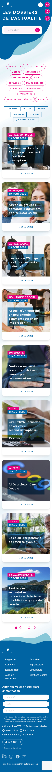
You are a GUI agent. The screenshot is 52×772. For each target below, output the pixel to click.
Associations (35, 66)
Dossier (41, 109)
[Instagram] (11, 756)
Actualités (35, 659)
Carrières (10, 664)
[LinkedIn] (4, 756)
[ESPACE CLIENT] (47, 11)
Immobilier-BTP (35, 83)
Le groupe (10, 659)
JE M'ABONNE (13, 742)
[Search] (37, 30)
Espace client (12, 670)
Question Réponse (26, 119)
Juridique (16, 88)
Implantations (36, 664)
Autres (16, 72)
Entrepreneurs (19, 77)
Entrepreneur (12, 734)
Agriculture (16, 66)
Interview (18, 114)
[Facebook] (17, 756)
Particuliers (34, 88)
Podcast (34, 114)
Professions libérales (19, 99)
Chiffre (27, 109)
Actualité (11, 109)
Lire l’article (26, 174)
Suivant (34, 627)
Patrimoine (26, 94)
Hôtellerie (15, 83)
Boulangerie (32, 72)
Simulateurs (36, 670)
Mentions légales (38, 675)
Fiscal (37, 77)
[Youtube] (24, 756)
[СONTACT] (47, 4)
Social (41, 99)
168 (29, 627)
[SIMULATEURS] (47, 18)
